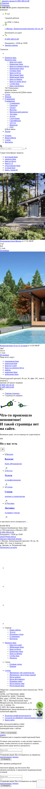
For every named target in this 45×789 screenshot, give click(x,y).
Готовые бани (15, 71)
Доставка (13, 114)
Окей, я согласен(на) (8, 733)
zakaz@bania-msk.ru (8, 537)
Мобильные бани (17, 77)
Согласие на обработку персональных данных (24, 718)
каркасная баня (11, 363)
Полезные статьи (17, 634)
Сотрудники (15, 118)
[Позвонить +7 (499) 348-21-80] (39, 705)
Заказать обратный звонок (10, 539)
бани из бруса (10, 161)
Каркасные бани (16, 64)
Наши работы (10, 138)
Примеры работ (16, 681)
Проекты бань (10, 58)
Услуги (12, 116)
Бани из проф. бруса (18, 81)
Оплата (13, 108)
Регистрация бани (17, 686)
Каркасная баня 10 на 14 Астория (13, 346)
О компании (10, 99)
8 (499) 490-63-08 (22, 1)
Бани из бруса (15, 73)
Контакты (9, 142)
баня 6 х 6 (9, 163)
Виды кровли (15, 677)
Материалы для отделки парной (23, 675)
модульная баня (11, 157)
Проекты (13, 658)
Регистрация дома (17, 683)
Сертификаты (15, 121)
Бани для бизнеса (17, 86)
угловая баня (10, 168)
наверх (3, 735)
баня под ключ (11, 366)
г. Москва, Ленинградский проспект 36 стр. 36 (24, 29)
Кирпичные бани (17, 68)
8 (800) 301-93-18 (7, 385)
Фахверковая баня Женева (10, 241)
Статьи (8, 140)
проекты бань (10, 159)
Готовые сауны (16, 664)
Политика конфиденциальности (18, 716)
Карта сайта (10, 720)
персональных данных (9, 757)
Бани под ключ (16, 62)
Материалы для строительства (22, 673)
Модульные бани (17, 75)
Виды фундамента (17, 679)
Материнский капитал (19, 112)
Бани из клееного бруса (19, 66)
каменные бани (11, 372)
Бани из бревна (16, 79)
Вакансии (14, 125)
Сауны (7, 94)
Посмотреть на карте (8, 547)
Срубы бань (14, 84)
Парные (8, 97)
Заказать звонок (8, 1)
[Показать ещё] (2, 449)
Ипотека (13, 110)
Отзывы (8, 136)
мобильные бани (11, 374)
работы (8, 370)
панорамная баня (12, 361)
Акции (7, 131)
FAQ (11, 127)
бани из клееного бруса (14, 368)
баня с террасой (11, 170)
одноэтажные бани (12, 166)
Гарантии (13, 105)
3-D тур (13, 123)
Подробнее (4, 250)
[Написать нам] (39, 713)
